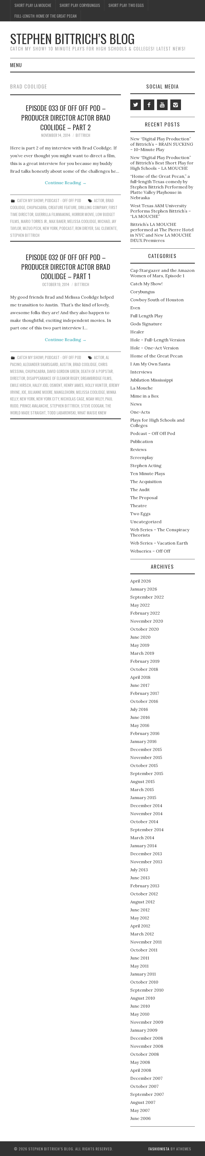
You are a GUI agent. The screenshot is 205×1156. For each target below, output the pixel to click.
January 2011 (143, 974)
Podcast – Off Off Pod (152, 433)
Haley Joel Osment (47, 385)
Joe (23, 392)
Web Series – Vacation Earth (159, 543)
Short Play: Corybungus (80, 5)
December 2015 (146, 749)
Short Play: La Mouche (32, 5)
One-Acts (140, 412)
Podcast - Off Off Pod (63, 200)
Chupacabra (37, 207)
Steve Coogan (92, 406)
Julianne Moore (40, 392)
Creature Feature (62, 207)
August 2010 (142, 998)
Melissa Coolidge (81, 221)
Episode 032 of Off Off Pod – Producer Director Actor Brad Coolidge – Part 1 (65, 266)
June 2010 (140, 1006)
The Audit (140, 489)
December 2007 (146, 1078)
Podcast (66, 228)
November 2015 (146, 757)
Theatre (138, 505)
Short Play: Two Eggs (126, 5)
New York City (47, 399)
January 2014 (143, 845)
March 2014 (142, 837)
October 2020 (144, 629)
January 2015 (143, 797)
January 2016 (143, 741)
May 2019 (139, 645)
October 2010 (144, 982)
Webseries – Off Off (150, 551)
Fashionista (158, 1148)
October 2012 (144, 893)
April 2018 (140, 677)
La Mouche (141, 388)
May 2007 (140, 1110)
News (136, 404)
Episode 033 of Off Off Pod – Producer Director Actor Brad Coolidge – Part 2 (65, 117)
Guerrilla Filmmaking (52, 214)
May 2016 (139, 725)
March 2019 (142, 653)
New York (50, 228)
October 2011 (143, 950)
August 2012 (142, 901)
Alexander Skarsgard (40, 364)
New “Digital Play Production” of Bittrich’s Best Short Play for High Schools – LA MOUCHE (162, 163)
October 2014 (144, 821)
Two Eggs (140, 513)
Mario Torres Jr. (34, 221)
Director (17, 378)
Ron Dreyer (84, 228)
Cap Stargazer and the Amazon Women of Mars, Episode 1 (162, 273)
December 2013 (146, 853)
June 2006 (140, 1118)
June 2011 (139, 958)
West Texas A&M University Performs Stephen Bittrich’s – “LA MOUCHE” (160, 211)
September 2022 (147, 597)
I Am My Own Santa (150, 364)
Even (135, 307)
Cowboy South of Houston (157, 299)
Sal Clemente (106, 228)
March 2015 (142, 789)
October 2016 (144, 701)
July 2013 (139, 869)
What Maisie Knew (91, 412)
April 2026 (140, 581)
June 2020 (140, 637)
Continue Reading (65, 182)
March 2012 (142, 934)
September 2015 (146, 773)
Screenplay (141, 457)
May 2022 (140, 605)
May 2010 (139, 1014)
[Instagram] (175, 104)
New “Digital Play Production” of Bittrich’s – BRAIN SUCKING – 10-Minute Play (161, 144)
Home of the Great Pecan (156, 356)
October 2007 (144, 1086)
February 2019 (145, 661)
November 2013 (146, 861)
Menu (16, 65)
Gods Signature (146, 323)
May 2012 (139, 917)
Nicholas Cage (72, 399)
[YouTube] (162, 104)
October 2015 (144, 765)
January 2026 (143, 589)
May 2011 (139, 966)
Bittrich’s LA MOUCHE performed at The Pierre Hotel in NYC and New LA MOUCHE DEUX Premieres (162, 232)
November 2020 (146, 621)
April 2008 (140, 1070)
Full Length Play (146, 315)
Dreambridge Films (96, 378)
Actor (99, 200)
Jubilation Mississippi (151, 380)
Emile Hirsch (20, 385)
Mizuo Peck (32, 228)
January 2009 (143, 1030)
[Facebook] (149, 104)
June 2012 (140, 909)
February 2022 (145, 613)
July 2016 (139, 709)
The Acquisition (146, 481)
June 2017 (139, 685)
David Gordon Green (63, 371)
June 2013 (140, 877)
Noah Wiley (95, 399)
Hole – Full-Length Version (157, 339)
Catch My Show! (30, 200)
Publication (141, 441)
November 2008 (146, 1046)
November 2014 (146, 813)
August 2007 (142, 1102)
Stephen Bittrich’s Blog (72, 38)
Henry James (74, 385)
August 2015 (142, 781)
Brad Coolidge (85, 364)
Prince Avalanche (34, 406)
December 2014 (146, 805)
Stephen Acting (145, 465)
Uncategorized (145, 521)
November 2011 (146, 942)
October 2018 (144, 669)
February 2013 (144, 885)
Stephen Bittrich (25, 235)
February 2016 (144, 733)
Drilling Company (92, 207)
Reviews (138, 449)
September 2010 (147, 990)
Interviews (141, 372)
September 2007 (147, 1094)
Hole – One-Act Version (154, 347)
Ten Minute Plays (147, 473)
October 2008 (144, 1054)
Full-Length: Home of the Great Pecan (45, 16)
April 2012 (140, 925)
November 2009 (146, 1022)
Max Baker (57, 221)
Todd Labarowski (61, 412)
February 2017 (144, 693)
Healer (137, 331)
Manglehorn (64, 392)
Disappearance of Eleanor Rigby (53, 378)
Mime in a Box (144, 396)
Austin (65, 364)
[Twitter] (135, 104)
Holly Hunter (96, 385)
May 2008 (140, 1062)
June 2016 (140, 717)
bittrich (83, 135)
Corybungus (142, 291)
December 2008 (146, 1038)
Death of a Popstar (97, 371)
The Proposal (143, 497)
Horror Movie (83, 214)
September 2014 (147, 829)
